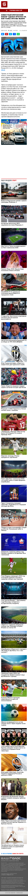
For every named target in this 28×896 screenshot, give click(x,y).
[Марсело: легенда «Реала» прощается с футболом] (14, 446)
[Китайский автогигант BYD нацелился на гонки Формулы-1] (14, 213)
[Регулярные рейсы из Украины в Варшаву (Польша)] (14, 132)
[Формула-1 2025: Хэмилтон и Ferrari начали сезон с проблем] (14, 399)
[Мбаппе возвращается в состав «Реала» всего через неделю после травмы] (14, 712)
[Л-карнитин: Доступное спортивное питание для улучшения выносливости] (14, 306)
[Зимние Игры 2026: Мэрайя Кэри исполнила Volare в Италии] (14, 259)
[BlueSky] (2, 34)
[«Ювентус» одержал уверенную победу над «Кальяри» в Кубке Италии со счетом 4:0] (14, 615)
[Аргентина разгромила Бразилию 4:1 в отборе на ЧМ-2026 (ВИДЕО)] (14, 330)
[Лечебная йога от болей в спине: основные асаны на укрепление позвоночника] (14, 835)
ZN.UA (3, 70)
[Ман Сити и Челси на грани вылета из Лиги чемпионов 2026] (14, 236)
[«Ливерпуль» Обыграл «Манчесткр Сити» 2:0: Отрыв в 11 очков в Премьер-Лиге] (14, 422)
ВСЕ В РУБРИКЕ (13, 853)
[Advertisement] (14, 161)
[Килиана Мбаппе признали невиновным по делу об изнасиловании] (14, 688)
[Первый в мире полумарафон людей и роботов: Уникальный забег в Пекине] (14, 517)
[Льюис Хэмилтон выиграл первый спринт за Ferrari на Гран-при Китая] (14, 376)
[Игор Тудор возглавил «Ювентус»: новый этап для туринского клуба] (14, 353)
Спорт (10, 30)
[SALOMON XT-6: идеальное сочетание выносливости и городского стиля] (14, 282)
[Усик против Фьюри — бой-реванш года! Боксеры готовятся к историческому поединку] (14, 590)
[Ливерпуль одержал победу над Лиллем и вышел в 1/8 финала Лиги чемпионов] (14, 542)
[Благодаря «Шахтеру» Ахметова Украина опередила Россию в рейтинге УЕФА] (14, 762)
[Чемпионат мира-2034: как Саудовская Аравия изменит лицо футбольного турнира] (14, 663)
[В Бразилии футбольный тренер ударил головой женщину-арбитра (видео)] (14, 786)
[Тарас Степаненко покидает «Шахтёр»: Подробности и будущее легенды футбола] (14, 493)
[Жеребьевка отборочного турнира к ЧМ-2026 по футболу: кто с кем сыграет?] (14, 639)
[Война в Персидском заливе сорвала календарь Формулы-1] (14, 191)
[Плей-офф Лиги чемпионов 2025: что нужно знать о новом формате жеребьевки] (14, 469)
